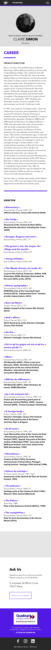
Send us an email (20, 595)
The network (17, 3)
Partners (33, 646)
